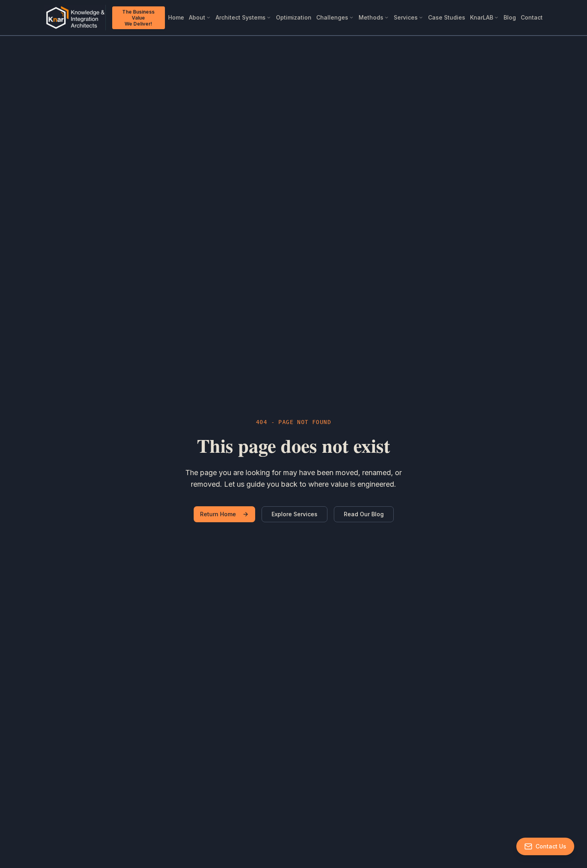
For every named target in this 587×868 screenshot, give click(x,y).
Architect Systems (241, 17)
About (197, 17)
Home (176, 17)
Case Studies (446, 17)
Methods (371, 17)
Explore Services (294, 514)
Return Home (218, 514)
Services (406, 17)
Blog (510, 17)
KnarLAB (481, 17)
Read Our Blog (364, 514)
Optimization (293, 17)
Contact (532, 17)
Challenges (332, 17)
